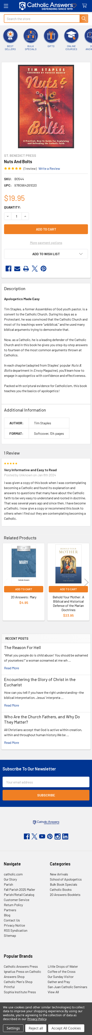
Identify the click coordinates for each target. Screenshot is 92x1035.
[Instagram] (57, 836)
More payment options (46, 242)
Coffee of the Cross (62, 971)
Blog (7, 915)
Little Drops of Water (63, 966)
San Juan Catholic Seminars (67, 987)
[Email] (17, 268)
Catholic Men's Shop (18, 982)
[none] (46, 106)
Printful (9, 987)
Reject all (36, 1028)
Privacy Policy (36, 1019)
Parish (8, 884)
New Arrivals (59, 874)
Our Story (10, 879)
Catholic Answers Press (21, 966)
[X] (34, 268)
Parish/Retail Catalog (19, 894)
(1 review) (30, 168)
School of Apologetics (66, 879)
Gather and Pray (59, 982)
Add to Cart (23, 589)
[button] (46, 254)
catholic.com (13, 874)
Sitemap (10, 935)
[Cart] (85, 6)
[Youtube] (42, 836)
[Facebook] (8, 268)
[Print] (26, 268)
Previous (5, 582)
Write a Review (49, 168)
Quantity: (12, 207)
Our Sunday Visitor (61, 977)
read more (11, 668)
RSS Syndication (15, 930)
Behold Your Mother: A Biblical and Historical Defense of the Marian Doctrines (68, 603)
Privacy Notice (14, 925)
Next (86, 582)
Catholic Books (61, 889)
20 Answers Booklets (65, 894)
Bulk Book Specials (63, 884)
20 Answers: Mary (23, 597)
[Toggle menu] (6, 6)
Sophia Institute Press (20, 992)
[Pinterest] (43, 268)
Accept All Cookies (66, 1028)
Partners (10, 910)
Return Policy (13, 905)
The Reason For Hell (22, 647)
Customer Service (16, 900)
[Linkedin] (65, 836)
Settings (13, 1028)
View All (53, 992)
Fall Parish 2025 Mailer (19, 889)
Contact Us (12, 920)
